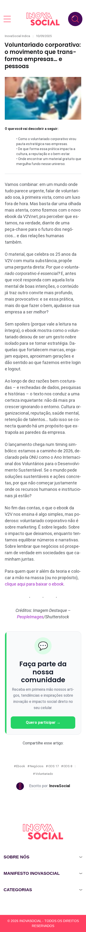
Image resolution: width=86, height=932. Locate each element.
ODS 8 (67, 766)
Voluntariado (44, 774)
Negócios (36, 766)
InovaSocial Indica (17, 36)
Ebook (20, 766)
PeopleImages (30, 616)
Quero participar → (43, 722)
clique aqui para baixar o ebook (34, 584)
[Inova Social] (43, 18)
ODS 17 (53, 766)
